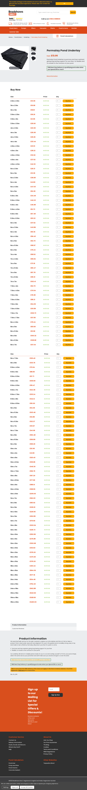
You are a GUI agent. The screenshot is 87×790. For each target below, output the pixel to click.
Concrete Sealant (14, 770)
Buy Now (68, 101)
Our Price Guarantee (50, 742)
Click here (21, 670)
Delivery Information (15, 742)
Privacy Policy (48, 754)
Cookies (46, 747)
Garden (74, 28)
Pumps (23, 28)
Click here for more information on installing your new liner (30, 660)
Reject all (15, 787)
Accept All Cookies (27, 787)
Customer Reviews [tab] (18, 628)
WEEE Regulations (49, 752)
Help (10, 749)
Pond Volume (13, 768)
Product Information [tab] (19, 625)
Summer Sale (14, 32)
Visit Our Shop (48, 740)
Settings (6, 787)
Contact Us (12, 740)
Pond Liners (13, 28)
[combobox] (53, 12)
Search (73, 12)
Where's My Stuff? (14, 747)
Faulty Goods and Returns (17, 745)
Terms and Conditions (51, 749)
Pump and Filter (14, 765)
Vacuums (43, 28)
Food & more (63, 28)
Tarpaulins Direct (49, 763)
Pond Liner (12, 763)
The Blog (46, 745)
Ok (64, 3)
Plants (52, 28)
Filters (33, 28)
